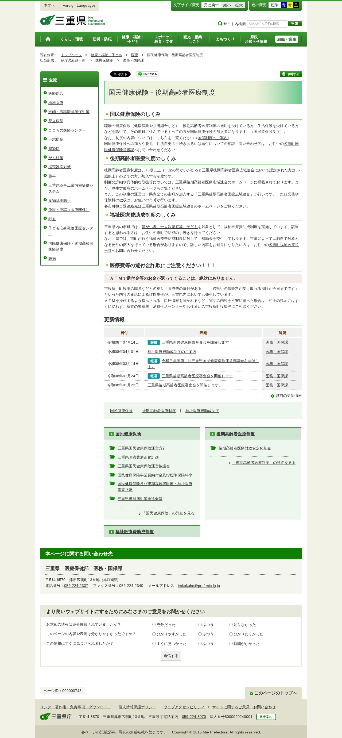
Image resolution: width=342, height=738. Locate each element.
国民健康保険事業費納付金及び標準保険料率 (155, 475)
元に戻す (211, 5)
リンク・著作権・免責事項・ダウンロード (75, 707)
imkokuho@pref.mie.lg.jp (199, 585)
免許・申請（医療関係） (69, 209)
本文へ (49, 5)
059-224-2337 (76, 585)
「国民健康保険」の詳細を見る (168, 513)
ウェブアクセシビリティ (184, 707)
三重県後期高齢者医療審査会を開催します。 (184, 385)
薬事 (52, 176)
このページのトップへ (275, 693)
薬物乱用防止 (59, 200)
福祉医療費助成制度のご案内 (171, 351)
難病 (52, 258)
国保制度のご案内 (213, 138)
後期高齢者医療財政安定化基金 (245, 448)
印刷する (291, 74)
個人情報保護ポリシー (137, 707)
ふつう (208, 624)
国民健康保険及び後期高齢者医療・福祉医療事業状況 (155, 487)
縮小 (227, 5)
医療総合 (55, 93)
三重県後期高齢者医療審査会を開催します (197, 376)
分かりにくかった (248, 634)
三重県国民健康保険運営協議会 (144, 466)
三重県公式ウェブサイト (73, 20)
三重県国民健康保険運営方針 (142, 448)
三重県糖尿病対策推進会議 (140, 499)
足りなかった (245, 624)
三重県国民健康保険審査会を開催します (195, 342)
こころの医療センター (67, 130)
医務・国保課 (133, 60)
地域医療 (55, 103)
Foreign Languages (79, 5)
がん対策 (55, 158)
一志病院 (55, 139)
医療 (134, 55)
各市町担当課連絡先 (121, 206)
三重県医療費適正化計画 (138, 457)
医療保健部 (104, 60)
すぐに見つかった (171, 643)
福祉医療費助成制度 (202, 411)
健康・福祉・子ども (106, 55)
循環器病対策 (59, 167)
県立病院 (55, 121)
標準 (274, 5)
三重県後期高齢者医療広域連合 (201, 182)
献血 (52, 219)
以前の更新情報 (289, 395)
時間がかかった (247, 643)
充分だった (166, 624)
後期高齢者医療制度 (159, 411)
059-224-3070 (194, 716)
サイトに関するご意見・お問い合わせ (244, 707)
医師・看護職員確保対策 (69, 112)
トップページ (71, 55)
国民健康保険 (121, 411)
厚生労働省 (121, 188)
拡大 (239, 5)
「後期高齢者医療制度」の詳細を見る (264, 462)
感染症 (54, 149)
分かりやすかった (171, 634)
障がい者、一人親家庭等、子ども (170, 227)
